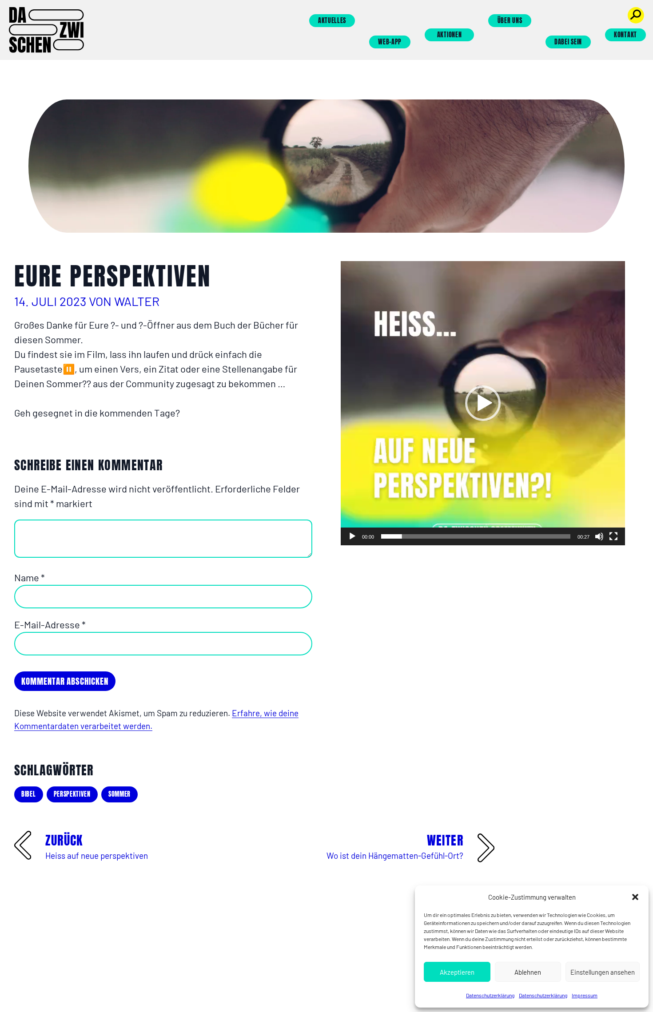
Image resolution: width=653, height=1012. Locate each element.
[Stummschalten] (599, 536)
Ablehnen (527, 972)
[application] (483, 403)
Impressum (584, 995)
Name (29, 577)
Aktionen (449, 35)
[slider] (475, 536)
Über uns (510, 20)
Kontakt (625, 35)
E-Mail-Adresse (50, 624)
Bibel (28, 794)
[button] (635, 897)
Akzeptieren (457, 972)
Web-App (390, 42)
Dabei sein (568, 42)
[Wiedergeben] (352, 536)
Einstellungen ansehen (602, 972)
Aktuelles (332, 20)
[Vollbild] (613, 536)
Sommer (119, 794)
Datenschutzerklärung (490, 995)
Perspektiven (72, 794)
